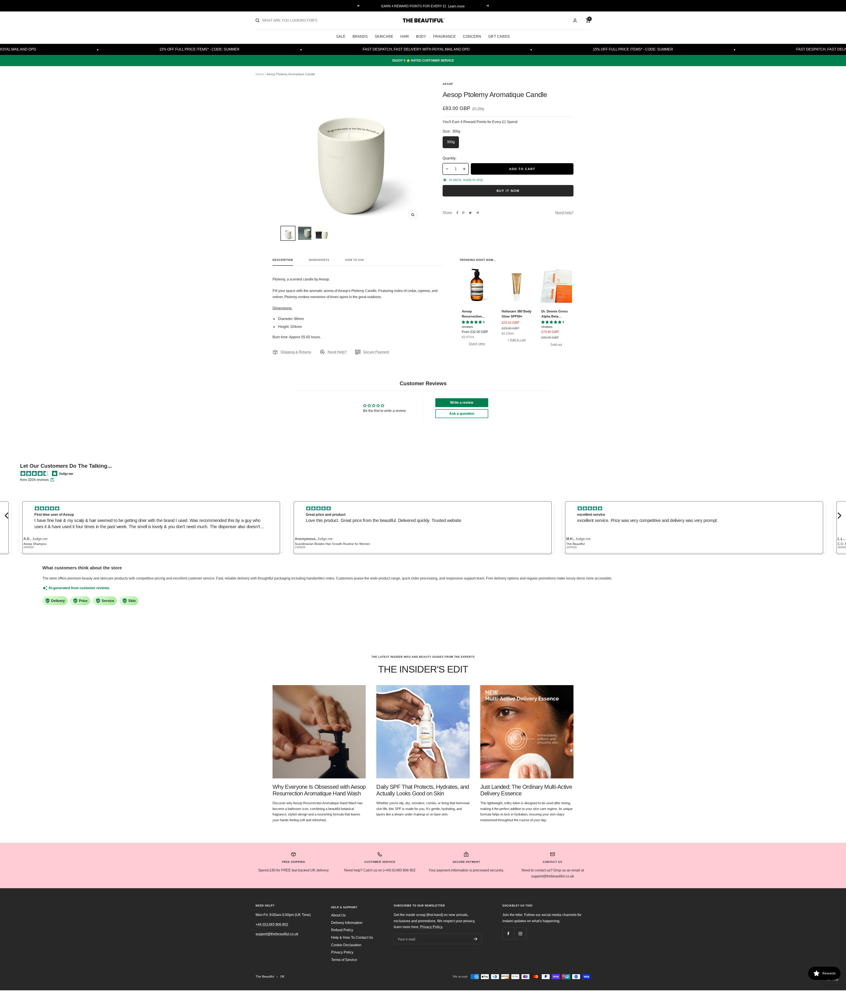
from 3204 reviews (34, 480)
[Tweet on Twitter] (470, 212)
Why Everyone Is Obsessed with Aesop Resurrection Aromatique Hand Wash (319, 789)
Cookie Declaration (346, 945)
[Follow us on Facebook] (508, 933)
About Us (338, 915)
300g (451, 142)
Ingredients (319, 260)
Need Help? (337, 352)
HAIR (404, 36)
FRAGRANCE (444, 36)
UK (282, 976)
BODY (421, 36)
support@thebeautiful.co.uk (277, 934)
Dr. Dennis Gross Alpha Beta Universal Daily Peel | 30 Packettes (555, 314)
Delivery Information (346, 923)
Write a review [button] (461, 402)
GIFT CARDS (499, 36)
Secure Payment (376, 352)
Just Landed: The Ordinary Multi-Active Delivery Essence (526, 789)
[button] (8, 515)
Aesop (448, 84)
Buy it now (508, 191)
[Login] (575, 20)
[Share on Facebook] (457, 212)
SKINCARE (384, 36)
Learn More (441, 6)
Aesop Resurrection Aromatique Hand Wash (475, 314)
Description (283, 260)
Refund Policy (342, 930)
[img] (34, 474)
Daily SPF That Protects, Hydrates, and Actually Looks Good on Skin (422, 789)
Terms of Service (344, 960)
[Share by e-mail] (477, 212)
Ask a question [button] (461, 413)
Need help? (564, 213)
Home (260, 74)
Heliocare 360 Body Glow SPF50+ (516, 313)
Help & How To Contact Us (352, 937)
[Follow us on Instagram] (520, 933)
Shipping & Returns (295, 352)
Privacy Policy (342, 952)
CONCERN (472, 36)
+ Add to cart (516, 340)
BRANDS (360, 36)
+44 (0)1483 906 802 (272, 924)
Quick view (477, 344)
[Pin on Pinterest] (463, 212)
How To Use (354, 260)
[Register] (475, 938)
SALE (340, 36)
